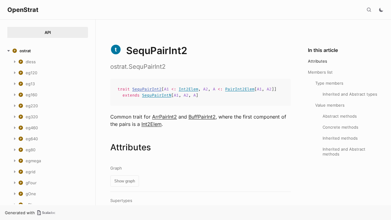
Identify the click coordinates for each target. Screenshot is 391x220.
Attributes (317, 61)
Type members (329, 83)
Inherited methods (340, 138)
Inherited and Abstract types (350, 94)
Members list (320, 72)
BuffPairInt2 (202, 117)
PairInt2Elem (239, 89)
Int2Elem (188, 89)
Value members (330, 105)
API (48, 32)
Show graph (124, 181)
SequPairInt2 (147, 89)
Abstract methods (340, 116)
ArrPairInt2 (164, 117)
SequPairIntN (156, 95)
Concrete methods (340, 127)
